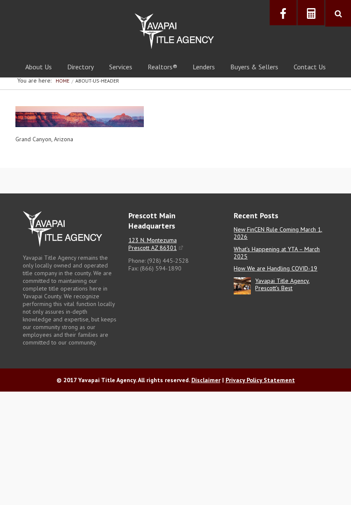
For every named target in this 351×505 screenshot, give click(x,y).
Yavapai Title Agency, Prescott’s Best (282, 284)
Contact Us (310, 66)
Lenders (204, 66)
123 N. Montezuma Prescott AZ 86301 (152, 244)
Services (120, 66)
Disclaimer (205, 380)
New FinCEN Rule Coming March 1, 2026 (278, 233)
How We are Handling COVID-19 (275, 268)
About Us (38, 66)
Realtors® (162, 66)
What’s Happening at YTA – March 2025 (277, 252)
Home (62, 80)
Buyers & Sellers (254, 66)
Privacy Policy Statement (260, 380)
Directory (80, 66)
